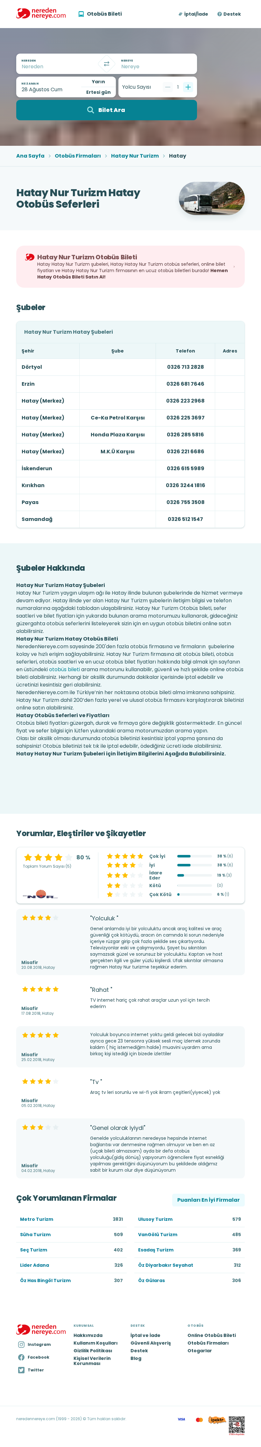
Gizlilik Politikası (93, 1350)
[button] (193, 14)
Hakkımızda (88, 1335)
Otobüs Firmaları (78, 156)
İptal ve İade (145, 1335)
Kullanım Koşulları (96, 1343)
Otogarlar (199, 1350)
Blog (135, 1358)
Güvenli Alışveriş (150, 1343)
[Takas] (106, 63)
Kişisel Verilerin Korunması (92, 1361)
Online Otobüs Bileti (211, 1335)
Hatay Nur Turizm (135, 156)
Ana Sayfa (30, 156)
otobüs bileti (64, 669)
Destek (232, 14)
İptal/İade (196, 14)
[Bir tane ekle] (188, 87)
